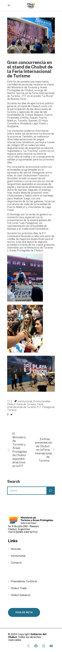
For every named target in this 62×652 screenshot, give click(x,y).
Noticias (16, 548)
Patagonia (48, 407)
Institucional (25, 401)
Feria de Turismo (26, 404)
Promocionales (42, 401)
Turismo (12, 409)
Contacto (16, 562)
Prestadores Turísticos (24, 581)
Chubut (11, 404)
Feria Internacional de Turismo (25, 406)
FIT (39, 407)
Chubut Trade (19, 588)
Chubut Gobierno (20, 595)
